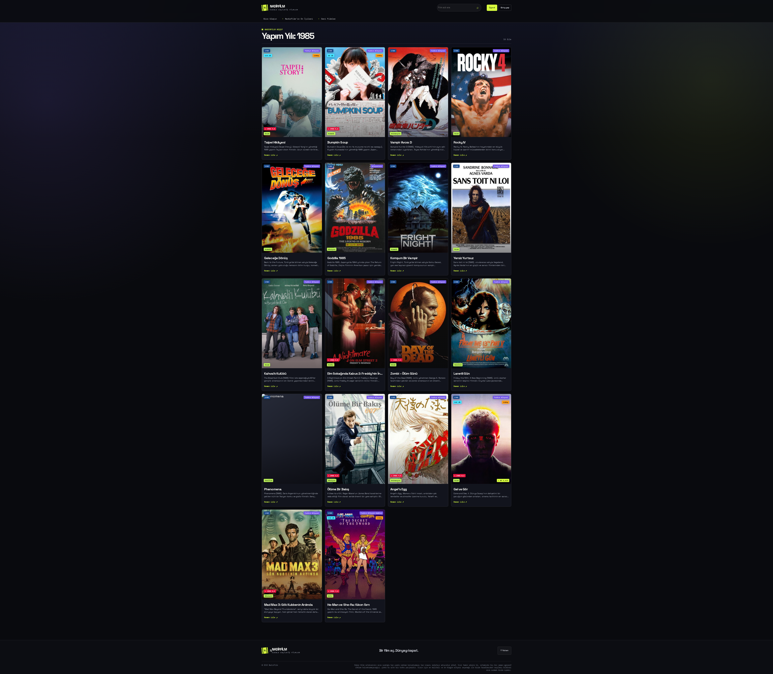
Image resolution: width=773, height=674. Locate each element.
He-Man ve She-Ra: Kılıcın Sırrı (348, 605)
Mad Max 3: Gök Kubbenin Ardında (288, 605)
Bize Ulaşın (270, 19)
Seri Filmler (328, 19)
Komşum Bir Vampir (404, 258)
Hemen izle (269, 155)
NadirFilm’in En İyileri (299, 19)
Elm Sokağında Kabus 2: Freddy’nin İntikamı (355, 373)
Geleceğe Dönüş (275, 258)
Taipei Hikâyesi (274, 142)
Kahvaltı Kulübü (275, 373)
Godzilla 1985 (336, 258)
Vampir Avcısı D (401, 142)
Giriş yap (505, 7)
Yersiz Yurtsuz (464, 258)
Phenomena (272, 489)
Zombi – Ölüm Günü (403, 373)
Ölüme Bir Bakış (338, 489)
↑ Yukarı (504, 650)
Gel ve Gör (461, 489)
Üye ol (492, 7)
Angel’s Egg (398, 489)
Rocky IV (460, 142)
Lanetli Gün (462, 373)
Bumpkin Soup (337, 142)
